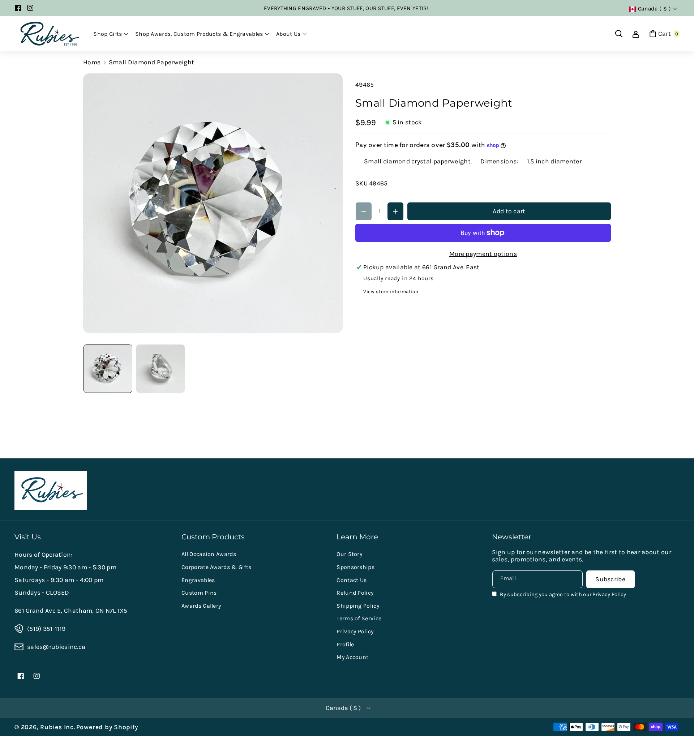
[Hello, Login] (636, 34)
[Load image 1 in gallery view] (107, 369)
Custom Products (213, 536)
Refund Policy (355, 592)
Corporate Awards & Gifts (216, 567)
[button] (110, 34)
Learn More (357, 536)
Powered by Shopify (107, 727)
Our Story (349, 554)
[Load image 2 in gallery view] (160, 369)
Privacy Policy (355, 631)
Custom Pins (199, 592)
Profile (345, 644)
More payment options (483, 253)
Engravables (198, 580)
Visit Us (27, 536)
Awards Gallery (201, 605)
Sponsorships (355, 567)
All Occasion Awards (208, 554)
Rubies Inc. (57, 727)
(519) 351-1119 (46, 628)
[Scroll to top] (678, 713)
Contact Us (352, 580)
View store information (391, 292)
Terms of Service (359, 618)
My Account (352, 657)
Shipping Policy (358, 605)
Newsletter (511, 536)
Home (91, 62)
